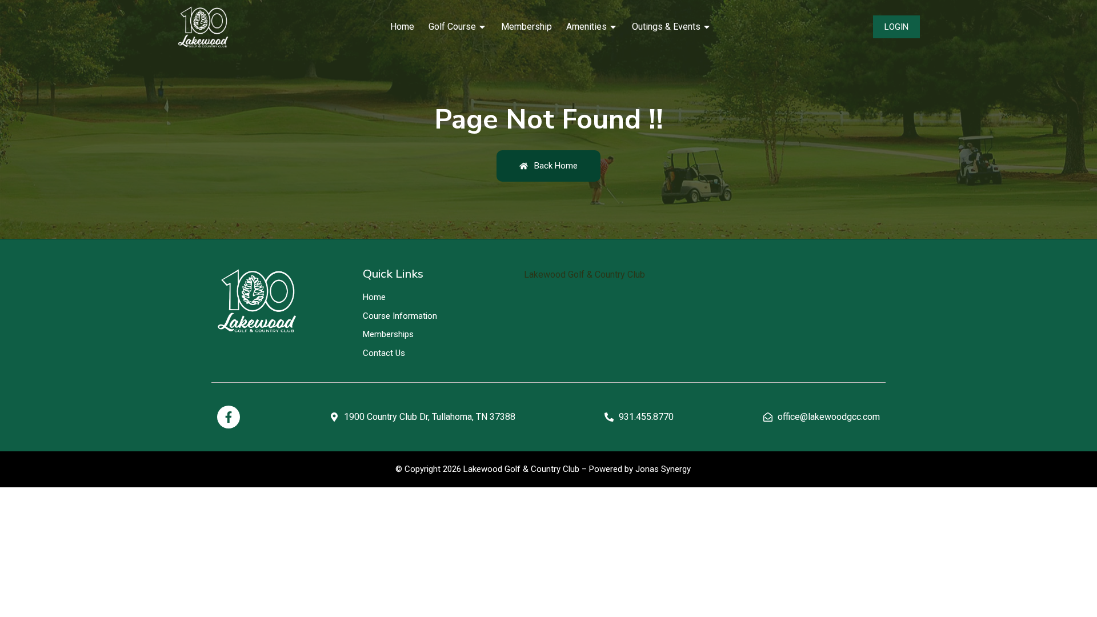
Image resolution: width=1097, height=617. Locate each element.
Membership (526, 26)
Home (402, 26)
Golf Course (452, 26)
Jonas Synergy (663, 469)
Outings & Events (666, 26)
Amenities (586, 26)
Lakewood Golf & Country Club (584, 274)
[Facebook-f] (228, 417)
